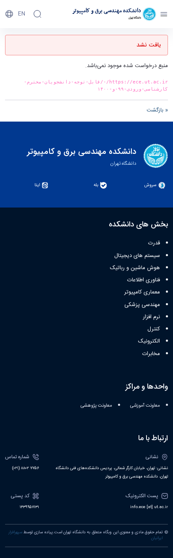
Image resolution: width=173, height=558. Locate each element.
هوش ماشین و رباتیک (135, 268)
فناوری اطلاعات (143, 280)
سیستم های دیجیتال (137, 255)
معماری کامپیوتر (142, 292)
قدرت (154, 243)
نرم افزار (151, 317)
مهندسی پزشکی (142, 304)
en (21, 13)
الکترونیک (149, 341)
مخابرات (151, 353)
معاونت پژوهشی (96, 406)
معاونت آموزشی (145, 406)
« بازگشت (157, 110)
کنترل (153, 329)
